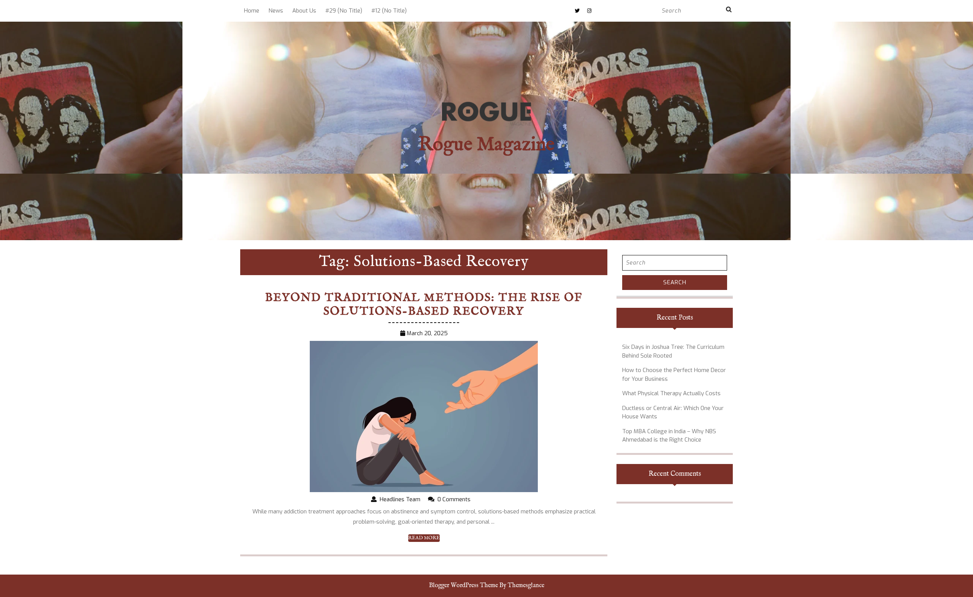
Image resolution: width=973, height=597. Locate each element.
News (275, 10)
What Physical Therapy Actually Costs (671, 393)
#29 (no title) (343, 10)
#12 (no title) (389, 10)
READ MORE (424, 538)
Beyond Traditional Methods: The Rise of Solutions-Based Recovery (423, 305)
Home (251, 10)
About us (304, 10)
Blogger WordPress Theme (463, 585)
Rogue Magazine (486, 145)
